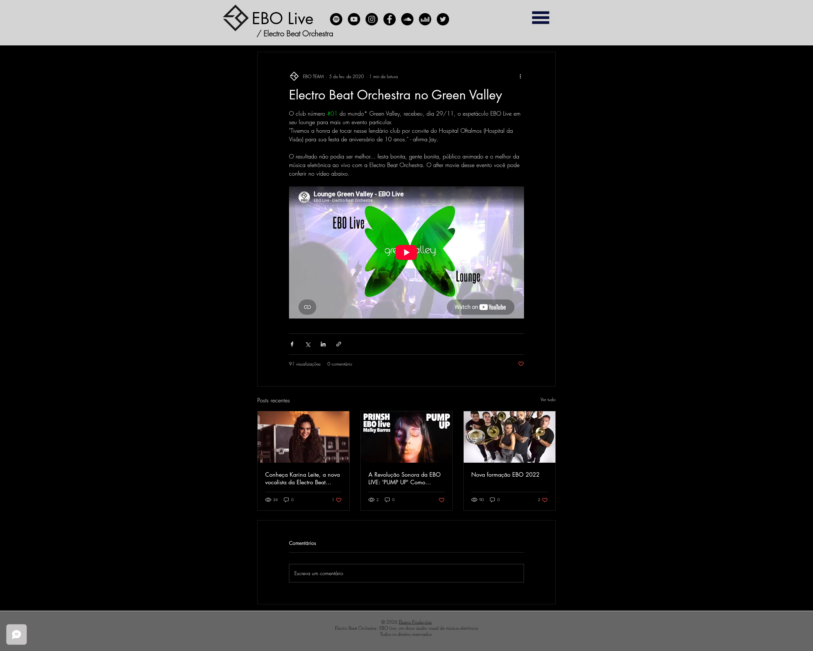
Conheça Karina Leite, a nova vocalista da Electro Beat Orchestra (302, 478)
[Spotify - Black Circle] (336, 19)
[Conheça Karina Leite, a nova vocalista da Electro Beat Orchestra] (303, 437)
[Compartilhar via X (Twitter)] (308, 344)
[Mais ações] (520, 76)
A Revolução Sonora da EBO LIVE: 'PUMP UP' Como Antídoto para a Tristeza (404, 478)
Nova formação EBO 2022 (505, 474)
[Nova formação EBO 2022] (509, 437)
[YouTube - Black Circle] (354, 19)
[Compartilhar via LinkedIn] (323, 344)
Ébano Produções (415, 622)
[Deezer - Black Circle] (425, 19)
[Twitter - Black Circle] (443, 19)
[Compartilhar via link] (339, 344)
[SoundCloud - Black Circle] (407, 19)
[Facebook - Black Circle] (389, 19)
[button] (540, 17)
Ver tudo (548, 399)
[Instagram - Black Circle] (372, 19)
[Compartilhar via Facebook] (292, 344)
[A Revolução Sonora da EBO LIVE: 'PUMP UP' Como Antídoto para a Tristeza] (407, 437)
